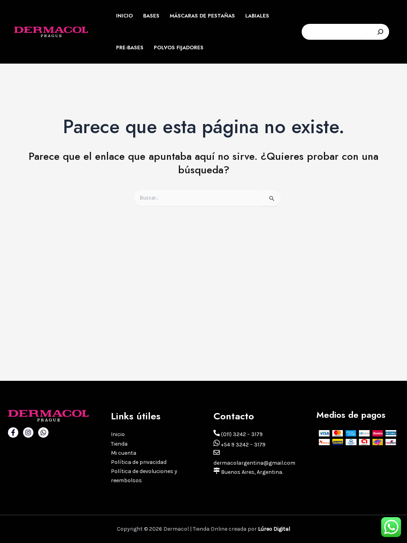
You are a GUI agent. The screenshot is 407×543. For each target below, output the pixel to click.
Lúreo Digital (274, 529)
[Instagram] (28, 432)
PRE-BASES (129, 47)
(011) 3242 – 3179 (241, 434)
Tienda (119, 443)
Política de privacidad (139, 462)
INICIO (124, 15)
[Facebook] (13, 432)
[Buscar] (380, 32)
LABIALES (257, 15)
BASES (151, 15)
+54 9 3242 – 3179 (243, 444)
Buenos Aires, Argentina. (251, 472)
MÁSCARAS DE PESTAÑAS (202, 15)
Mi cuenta (123, 453)
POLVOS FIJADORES (179, 47)
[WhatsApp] (43, 432)
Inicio (118, 434)
